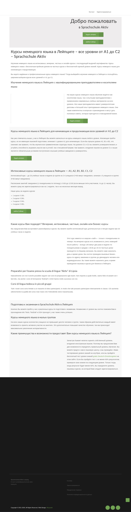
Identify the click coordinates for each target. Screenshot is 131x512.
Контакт (91, 12)
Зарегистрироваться (104, 12)
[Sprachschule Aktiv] (128, 500)
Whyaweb (50, 507)
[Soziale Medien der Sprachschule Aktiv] (107, 507)
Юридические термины (74, 490)
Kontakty (69, 481)
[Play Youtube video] (37, 109)
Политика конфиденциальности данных (79, 494)
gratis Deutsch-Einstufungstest (105, 356)
